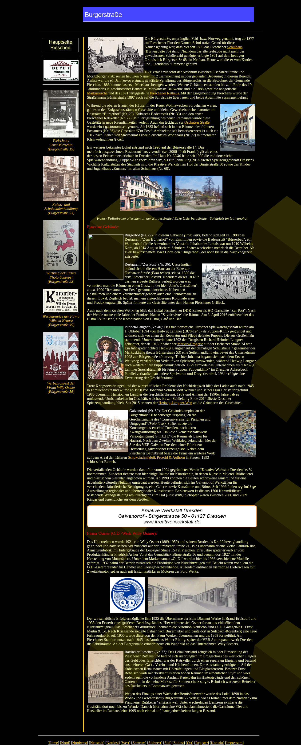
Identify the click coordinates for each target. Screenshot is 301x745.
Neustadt (96, 743)
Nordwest (79, 743)
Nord (65, 743)
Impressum (234, 743)
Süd (167, 743)
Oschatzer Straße (197, 122)
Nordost (113, 743)
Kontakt (217, 743)
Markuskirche (97, 93)
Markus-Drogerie (190, 344)
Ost (189, 743)
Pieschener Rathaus (164, 93)
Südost (179, 743)
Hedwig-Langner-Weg (175, 403)
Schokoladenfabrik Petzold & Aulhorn (156, 457)
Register (201, 743)
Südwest (154, 743)
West (125, 743)
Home (53, 743)
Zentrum (138, 743)
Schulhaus (234, 47)
